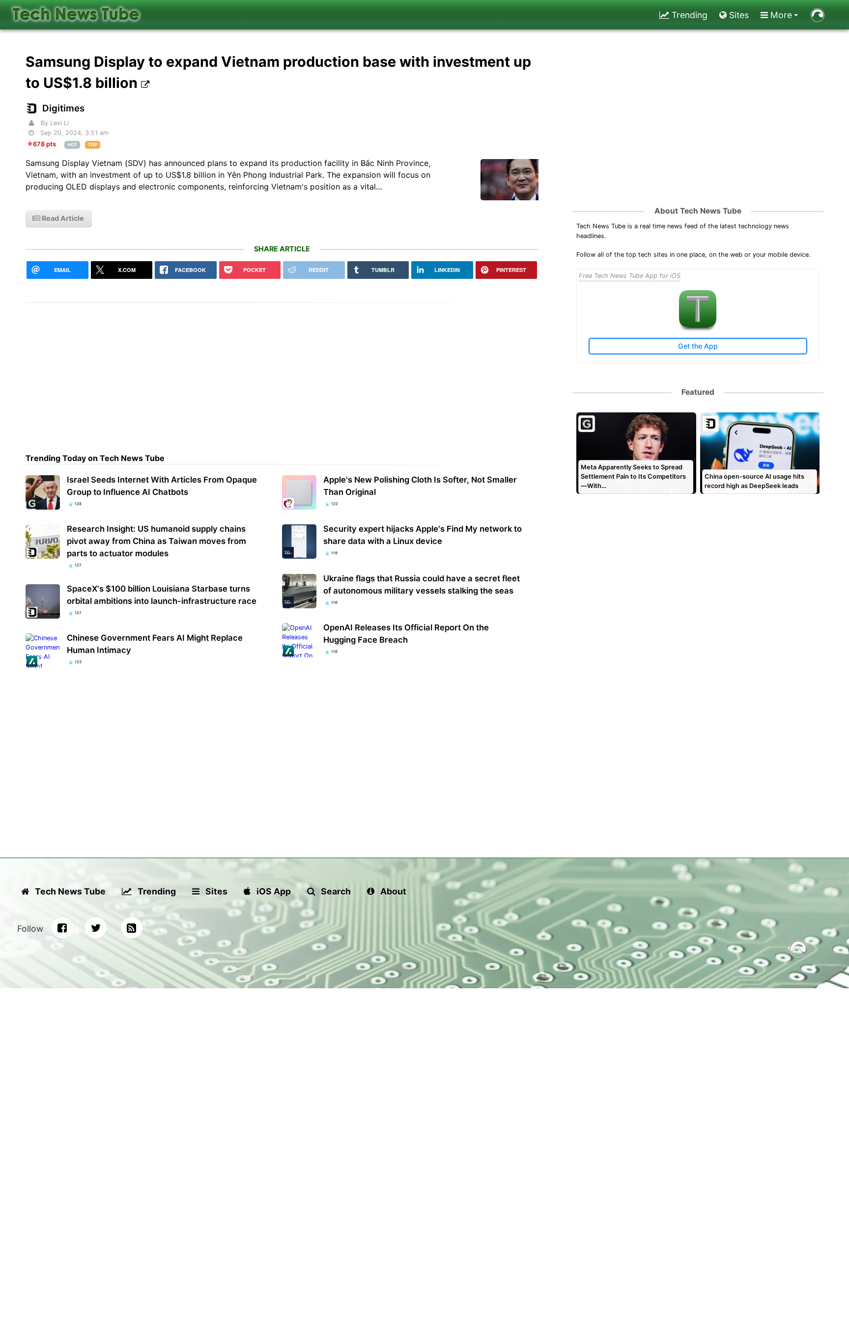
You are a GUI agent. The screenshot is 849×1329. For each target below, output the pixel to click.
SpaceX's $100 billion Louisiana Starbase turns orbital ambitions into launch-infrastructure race (161, 595)
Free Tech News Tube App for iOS (629, 275)
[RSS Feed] (131, 928)
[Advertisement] (282, 371)
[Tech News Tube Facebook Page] (62, 928)
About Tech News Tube (697, 211)
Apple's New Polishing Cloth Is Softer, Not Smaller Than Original (420, 486)
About (392, 891)
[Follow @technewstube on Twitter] (96, 928)
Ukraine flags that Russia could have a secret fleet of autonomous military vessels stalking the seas (421, 584)
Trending (688, 15)
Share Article (282, 248)
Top (92, 144)
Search (335, 891)
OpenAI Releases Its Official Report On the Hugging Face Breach (406, 634)
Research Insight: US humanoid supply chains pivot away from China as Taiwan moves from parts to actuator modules (156, 541)
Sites (738, 15)
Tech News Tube (69, 891)
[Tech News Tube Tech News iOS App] (697, 325)
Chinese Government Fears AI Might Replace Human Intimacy (155, 644)
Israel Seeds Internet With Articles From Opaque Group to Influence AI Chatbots (162, 486)
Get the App (698, 346)
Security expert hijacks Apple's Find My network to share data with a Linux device (422, 535)
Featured (697, 392)
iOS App (273, 891)
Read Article (62, 218)
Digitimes (63, 108)
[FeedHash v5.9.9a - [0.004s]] (798, 951)
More (780, 15)
